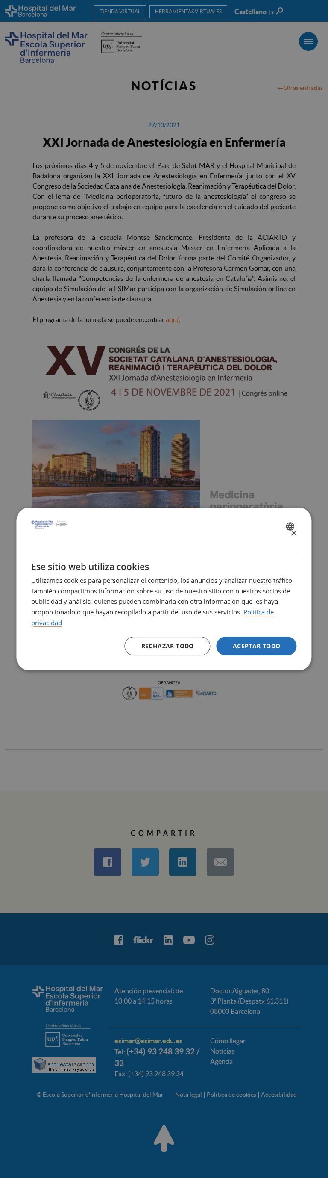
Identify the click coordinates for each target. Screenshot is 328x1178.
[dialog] (163, 589)
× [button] (293, 533)
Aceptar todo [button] (257, 646)
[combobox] (291, 526)
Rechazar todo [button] (167, 646)
